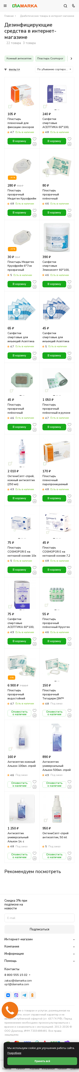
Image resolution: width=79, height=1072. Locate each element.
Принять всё (42, 1061)
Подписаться (39, 929)
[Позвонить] (73, 5)
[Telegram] (24, 995)
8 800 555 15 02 (16, 975)
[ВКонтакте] (8, 995)
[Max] (16, 995)
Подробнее (14, 1053)
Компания (11, 946)
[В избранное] (34, 138)
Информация (14, 954)
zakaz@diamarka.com (18, 981)
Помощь (10, 961)
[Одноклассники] (32, 995)
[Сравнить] (34, 143)
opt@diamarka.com (16, 984)
